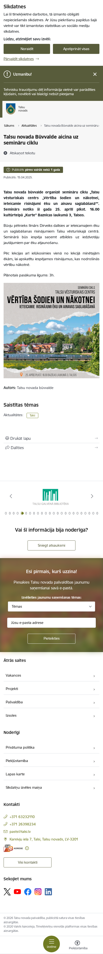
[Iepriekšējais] (11, 496)
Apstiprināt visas (76, 49)
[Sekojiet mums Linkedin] (48, 891)
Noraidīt (27, 49)
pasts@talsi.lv (20, 831)
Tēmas (17, 606)
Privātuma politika (20, 747)
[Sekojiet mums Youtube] (17, 891)
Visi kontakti (27, 862)
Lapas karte (15, 774)
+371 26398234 (23, 824)
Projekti (12, 688)
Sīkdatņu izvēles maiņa (24, 787)
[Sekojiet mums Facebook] (27, 891)
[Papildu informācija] (27, 848)
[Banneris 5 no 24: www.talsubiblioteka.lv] (51, 496)
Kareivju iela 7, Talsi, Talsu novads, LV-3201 (44, 839)
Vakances (13, 675)
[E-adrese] (13, 848)
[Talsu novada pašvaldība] (27, 114)
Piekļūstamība (17, 760)
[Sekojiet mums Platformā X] (7, 891)
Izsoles (11, 715)
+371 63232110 (22, 816)
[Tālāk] (92, 496)
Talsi (32, 415)
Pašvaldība (14, 702)
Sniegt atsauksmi (51, 545)
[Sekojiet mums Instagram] (38, 891)
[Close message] (95, 74)
